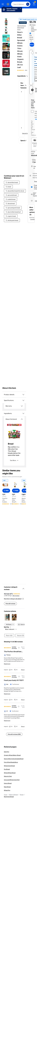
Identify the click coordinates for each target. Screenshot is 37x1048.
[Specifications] (23, 400)
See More (13, 460)
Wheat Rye (7, 790)
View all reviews (10, 603)
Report (23, 669)
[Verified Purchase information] (19, 648)
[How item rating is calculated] (23, 599)
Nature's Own (8, 776)
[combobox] (20, 4)
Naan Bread (7, 787)
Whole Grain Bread (9, 766)
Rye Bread (7, 769)
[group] (25, 70)
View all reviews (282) (14, 734)
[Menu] (3, 4)
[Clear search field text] (25, 4)
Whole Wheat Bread (9, 773)
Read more (7, 664)
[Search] (27, 4)
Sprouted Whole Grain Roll (12, 780)
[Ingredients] (27, 76)
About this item (9, 388)
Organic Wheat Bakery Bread (12, 755)
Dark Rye (6, 751)
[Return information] (31, 41)
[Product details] (23, 394)
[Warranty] (22, 406)
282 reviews (16, 595)
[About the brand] (22, 419)
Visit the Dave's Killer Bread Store (21, 27)
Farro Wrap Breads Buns (11, 762)
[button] (21, 85)
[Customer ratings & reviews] (23, 587)
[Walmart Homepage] (7, 4)
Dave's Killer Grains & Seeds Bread (13, 758)
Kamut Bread (8, 783)
